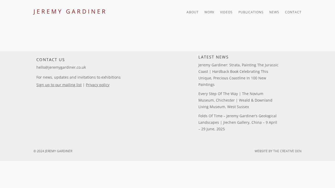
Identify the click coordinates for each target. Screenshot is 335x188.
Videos (226, 12)
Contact (293, 12)
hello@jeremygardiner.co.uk (61, 67)
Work (209, 12)
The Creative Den (287, 151)
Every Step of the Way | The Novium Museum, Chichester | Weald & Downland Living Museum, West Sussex (235, 100)
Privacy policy (97, 84)
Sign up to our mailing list (59, 84)
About (193, 12)
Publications (251, 12)
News (274, 12)
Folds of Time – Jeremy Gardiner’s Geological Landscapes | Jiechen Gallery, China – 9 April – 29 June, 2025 (237, 122)
